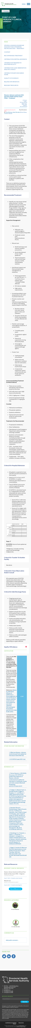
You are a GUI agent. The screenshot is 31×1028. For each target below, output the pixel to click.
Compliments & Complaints (11, 1022)
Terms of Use (21, 1022)
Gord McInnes (9, 112)
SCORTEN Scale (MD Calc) (17, 759)
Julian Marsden (16, 112)
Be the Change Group (21, 1026)
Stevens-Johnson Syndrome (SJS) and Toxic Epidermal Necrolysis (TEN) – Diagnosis (15, 872)
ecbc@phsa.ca (7, 990)
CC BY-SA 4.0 (21, 1025)
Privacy (14, 1023)
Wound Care (7, 880)
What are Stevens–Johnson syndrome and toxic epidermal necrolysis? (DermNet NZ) (17, 754)
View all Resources (15, 889)
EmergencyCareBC (8, 991)
